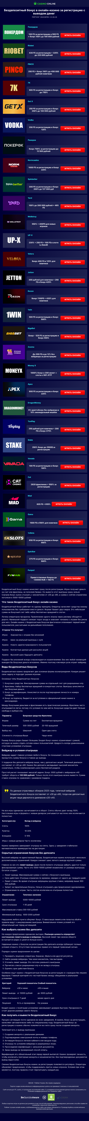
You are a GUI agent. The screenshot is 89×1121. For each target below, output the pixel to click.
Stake (30, 440)
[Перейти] (30, 1097)
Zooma (31, 347)
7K (29, 83)
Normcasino (33, 160)
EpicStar (31, 551)
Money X (32, 365)
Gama (30, 514)
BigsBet (31, 328)
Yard (30, 198)
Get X (30, 101)
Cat (29, 477)
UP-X (30, 235)
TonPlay (31, 421)
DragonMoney (34, 403)
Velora (31, 254)
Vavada (31, 458)
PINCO (31, 64)
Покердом (33, 27)
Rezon (31, 291)
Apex (30, 384)
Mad (30, 496)
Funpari (31, 570)
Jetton (31, 272)
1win (30, 310)
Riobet (31, 45)
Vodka (30, 120)
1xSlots (31, 533)
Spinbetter (32, 179)
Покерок (32, 140)
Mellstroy (32, 216)
